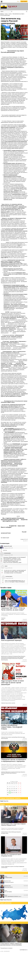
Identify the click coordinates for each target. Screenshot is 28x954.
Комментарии (18, 772)
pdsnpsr (2, 619)
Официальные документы (10, 772)
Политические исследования (6, 657)
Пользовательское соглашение (6, 948)
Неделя (5, 899)
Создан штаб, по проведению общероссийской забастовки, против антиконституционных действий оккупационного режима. (13, 733)
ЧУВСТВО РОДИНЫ (8, 891)
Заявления (3, 618)
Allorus (5, 876)
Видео (19, 656)
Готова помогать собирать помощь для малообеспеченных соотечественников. (11, 944)
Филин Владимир (4, 659)
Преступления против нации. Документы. (9, 773)
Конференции (21, 866)
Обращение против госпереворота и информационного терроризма (13, 760)
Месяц (5, 801)
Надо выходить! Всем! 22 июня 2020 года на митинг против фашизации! (12, 682)
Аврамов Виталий (8, 546)
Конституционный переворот (11, 640)
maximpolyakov (7, 553)
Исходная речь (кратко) (9, 882)
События (10, 832)
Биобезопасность (4, 656)
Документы (23, 656)
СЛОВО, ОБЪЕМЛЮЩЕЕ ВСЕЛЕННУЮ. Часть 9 (12, 896)
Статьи (6, 13)
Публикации (14, 832)
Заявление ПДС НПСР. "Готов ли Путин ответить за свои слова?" (13, 609)
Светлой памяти (4, 867)
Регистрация (24, 1)
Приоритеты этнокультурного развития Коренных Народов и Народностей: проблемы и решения (12, 829)
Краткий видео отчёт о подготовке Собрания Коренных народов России (13, 824)
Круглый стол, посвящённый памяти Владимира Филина (11, 855)
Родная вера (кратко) (8, 887)
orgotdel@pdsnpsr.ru (23, 949)
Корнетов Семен (7, 880)
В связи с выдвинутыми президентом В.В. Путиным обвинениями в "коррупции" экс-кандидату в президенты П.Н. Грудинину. (14, 614)
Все (7, 801)
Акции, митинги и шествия (10, 703)
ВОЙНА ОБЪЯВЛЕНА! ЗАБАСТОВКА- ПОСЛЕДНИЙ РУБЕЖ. (11, 727)
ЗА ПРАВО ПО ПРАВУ (8, 877)
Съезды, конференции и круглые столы (8, 866)
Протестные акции (16, 657)
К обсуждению (15, 656)
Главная (2, 13)
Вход (18, 1)
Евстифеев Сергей (5, 537)
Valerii (6, 566)
